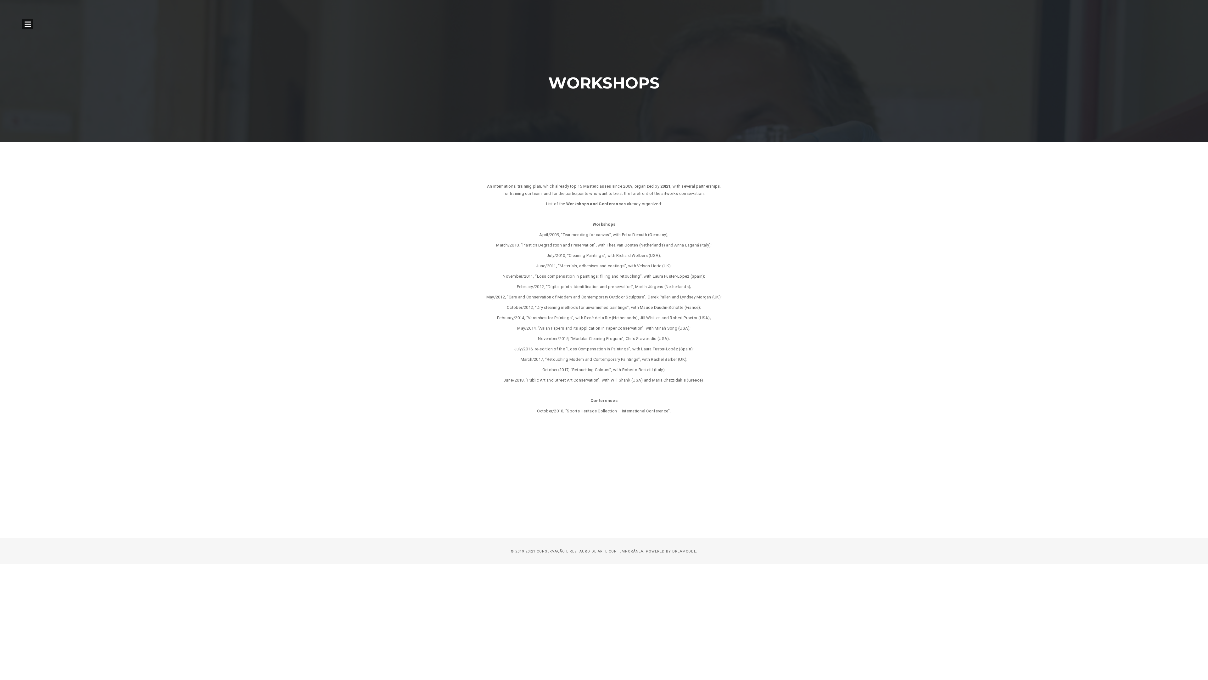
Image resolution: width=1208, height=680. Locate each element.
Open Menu (27, 24)
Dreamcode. (684, 551)
